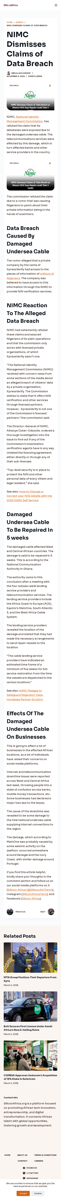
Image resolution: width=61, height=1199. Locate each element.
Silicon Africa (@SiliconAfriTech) (30, 889)
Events (32, 76)
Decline (37, 1193)
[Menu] (56, 5)
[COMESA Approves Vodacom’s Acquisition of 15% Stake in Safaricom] (30, 1055)
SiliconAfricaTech (35, 894)
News (39, 76)
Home (7, 1155)
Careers (38, 1161)
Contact (22, 1161)
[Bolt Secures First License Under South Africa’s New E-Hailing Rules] (30, 1006)
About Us (22, 1155)
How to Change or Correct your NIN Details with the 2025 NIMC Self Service (29, 496)
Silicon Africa (31, 898)
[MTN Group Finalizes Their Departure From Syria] (30, 957)
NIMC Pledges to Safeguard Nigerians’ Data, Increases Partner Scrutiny (25, 695)
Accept (23, 1193)
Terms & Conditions (45, 1155)
